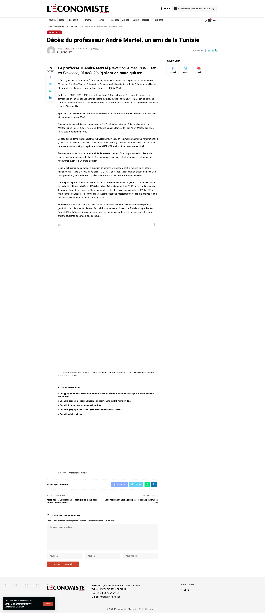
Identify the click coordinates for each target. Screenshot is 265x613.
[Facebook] (172, 70)
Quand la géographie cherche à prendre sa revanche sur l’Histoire (91, 410)
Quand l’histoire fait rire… (72, 414)
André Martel (74, 473)
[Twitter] (185, 70)
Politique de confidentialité (16, 604)
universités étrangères (99, 153)
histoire (84, 473)
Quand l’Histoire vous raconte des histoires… (81, 405)
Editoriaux (54, 32)
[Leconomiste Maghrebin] (78, 8)
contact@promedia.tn (110, 596)
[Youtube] (199, 70)
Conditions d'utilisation (14, 607)
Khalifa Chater (67, 49)
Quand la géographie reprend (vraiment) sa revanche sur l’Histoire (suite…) (95, 401)
